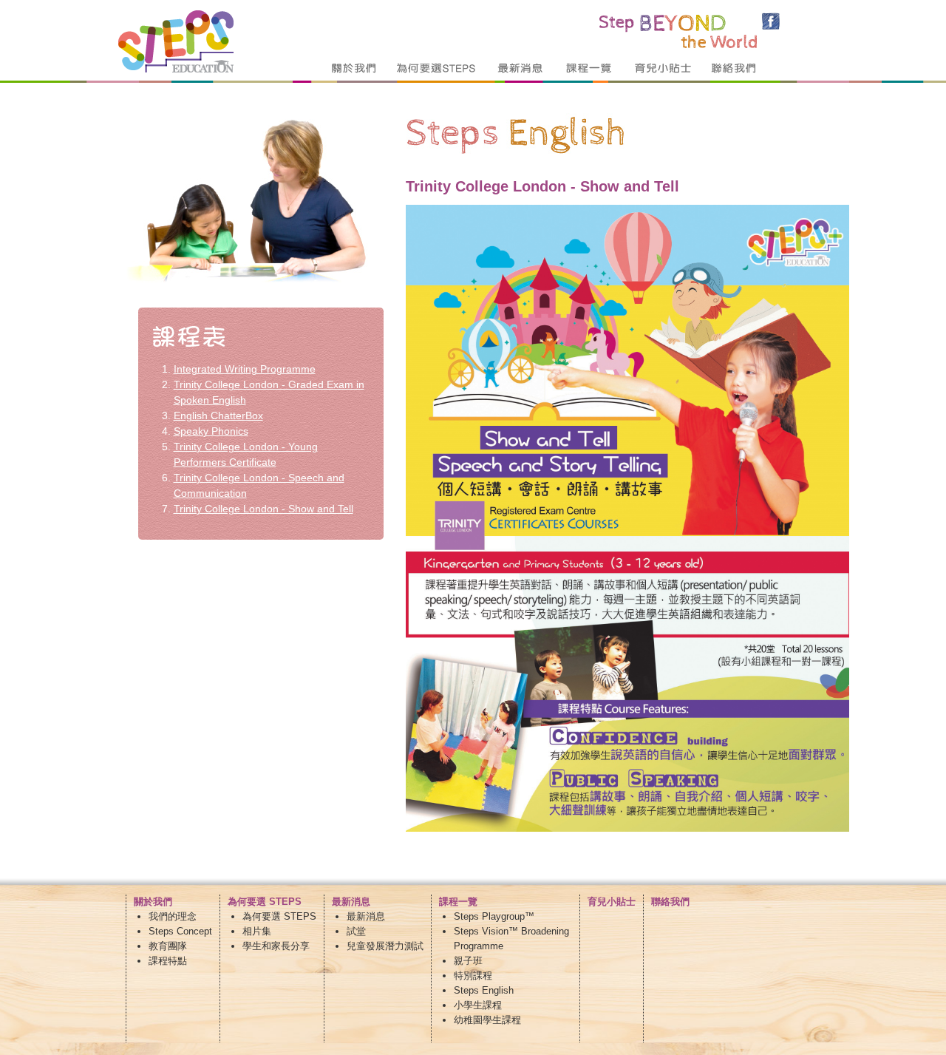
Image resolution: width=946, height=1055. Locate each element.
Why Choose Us (436, 68)
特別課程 (473, 975)
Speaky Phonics (211, 431)
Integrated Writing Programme (245, 369)
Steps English (484, 990)
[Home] (176, 69)
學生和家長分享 (276, 945)
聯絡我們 (670, 901)
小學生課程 (478, 1005)
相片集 (256, 931)
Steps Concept (180, 931)
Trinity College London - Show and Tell (263, 509)
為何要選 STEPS (279, 916)
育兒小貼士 (612, 901)
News (520, 68)
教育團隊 (168, 945)
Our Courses (589, 68)
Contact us (739, 68)
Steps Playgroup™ (494, 916)
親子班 (468, 960)
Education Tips (662, 68)
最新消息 (366, 916)
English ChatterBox (218, 415)
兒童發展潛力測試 (385, 945)
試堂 (356, 931)
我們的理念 (173, 916)
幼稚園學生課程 (487, 1019)
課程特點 (168, 960)
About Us (354, 68)
